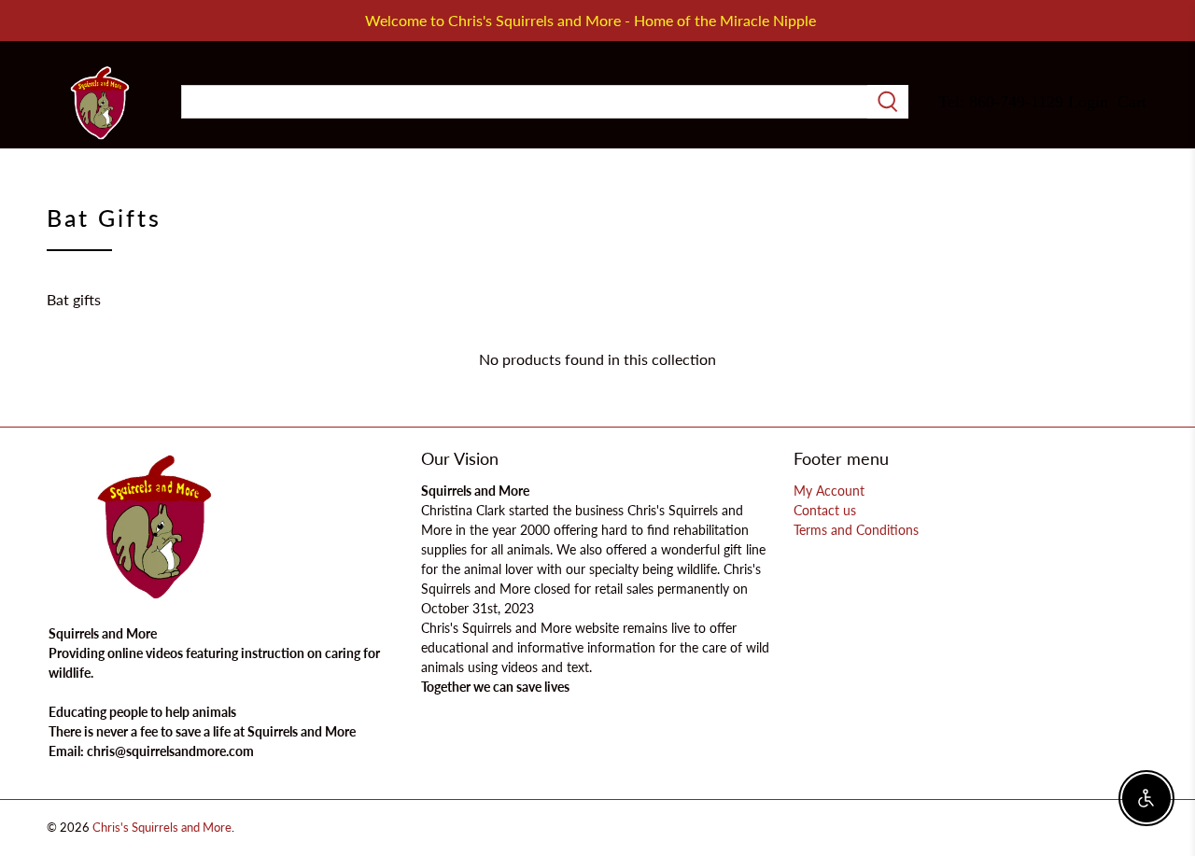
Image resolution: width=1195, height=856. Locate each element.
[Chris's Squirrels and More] (100, 102)
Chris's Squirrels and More (162, 827)
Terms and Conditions (856, 530)
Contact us (825, 510)
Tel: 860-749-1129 (1000, 101)
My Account (829, 490)
